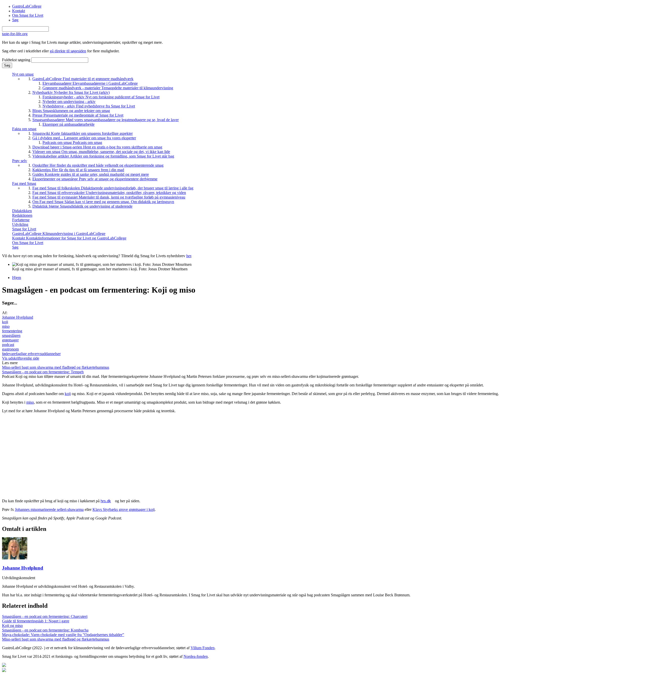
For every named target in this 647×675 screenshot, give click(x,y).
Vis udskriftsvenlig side (20, 358)
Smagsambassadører (105, 120)
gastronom (10, 349)
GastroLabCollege (26, 6)
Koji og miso (12, 625)
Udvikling (20, 224)
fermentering (12, 331)
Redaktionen (22, 215)
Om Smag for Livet (27, 15)
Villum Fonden (203, 648)
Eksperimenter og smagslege (94, 179)
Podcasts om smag (72, 142)
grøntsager (10, 340)
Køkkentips (78, 170)
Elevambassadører (90, 83)
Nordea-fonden (195, 656)
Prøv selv (19, 161)
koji (5, 322)
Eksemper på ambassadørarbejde (68, 124)
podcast (8, 344)
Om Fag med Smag (103, 202)
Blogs (71, 110)
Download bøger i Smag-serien (97, 147)
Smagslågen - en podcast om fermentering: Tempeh (43, 372)
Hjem (16, 277)
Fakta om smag (24, 129)
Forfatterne (21, 220)
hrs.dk (106, 501)
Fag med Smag (24, 183)
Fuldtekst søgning (16, 60)
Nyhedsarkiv (71, 92)
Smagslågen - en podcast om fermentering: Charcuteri (44, 616)
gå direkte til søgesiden (68, 51)
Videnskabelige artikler (103, 156)
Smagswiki (82, 133)
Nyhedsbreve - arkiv (88, 106)
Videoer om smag (101, 151)
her (188, 256)
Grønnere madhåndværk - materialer (107, 88)
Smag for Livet (24, 229)
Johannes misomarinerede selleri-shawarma (49, 509)
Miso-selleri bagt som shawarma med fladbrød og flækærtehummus (55, 367)
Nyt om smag (23, 74)
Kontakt (18, 11)
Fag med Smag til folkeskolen (112, 188)
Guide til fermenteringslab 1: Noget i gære (35, 621)
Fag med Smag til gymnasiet (108, 197)
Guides (90, 174)
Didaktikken (22, 211)
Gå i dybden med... (84, 138)
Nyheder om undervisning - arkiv (69, 101)
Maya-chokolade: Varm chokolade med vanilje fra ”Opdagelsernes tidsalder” (63, 635)
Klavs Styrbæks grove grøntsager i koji (124, 509)
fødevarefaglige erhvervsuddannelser (31, 354)
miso (6, 326)
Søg (15, 20)
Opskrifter (98, 165)
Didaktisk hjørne (82, 206)
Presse (77, 115)
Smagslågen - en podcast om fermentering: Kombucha (45, 630)
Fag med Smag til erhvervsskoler (109, 192)
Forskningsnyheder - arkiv (100, 97)
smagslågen (11, 335)
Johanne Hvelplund (17, 317)
